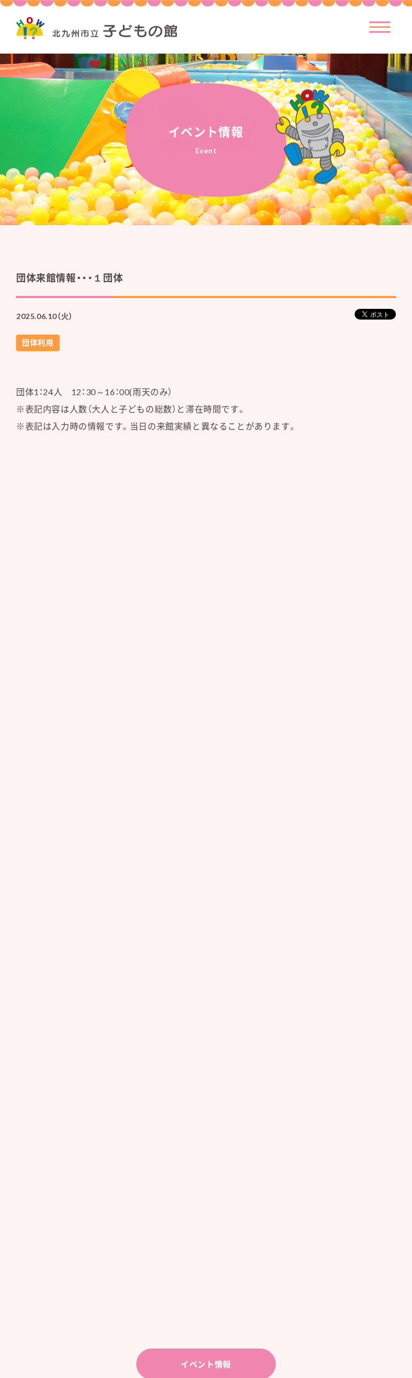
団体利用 (37, 342)
